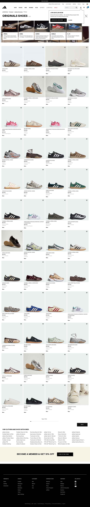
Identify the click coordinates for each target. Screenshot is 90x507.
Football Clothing (6, 444)
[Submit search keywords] (76, 7)
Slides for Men (61, 440)
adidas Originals (19, 12)
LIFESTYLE (5, 12)
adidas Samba (5, 432)
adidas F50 (5, 442)
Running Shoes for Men (36, 432)
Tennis (19, 492)
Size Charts (62, 492)
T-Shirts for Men (62, 436)
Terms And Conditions (56, 503)
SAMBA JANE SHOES (50, 190)
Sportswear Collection (35, 434)
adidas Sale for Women (49, 436)
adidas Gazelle (75, 436)
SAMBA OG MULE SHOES (7, 191)
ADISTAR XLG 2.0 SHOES (72, 98)
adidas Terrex (47, 432)
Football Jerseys (6, 440)
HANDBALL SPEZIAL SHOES (29, 68)
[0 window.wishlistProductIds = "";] (84, 7)
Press (47, 485)
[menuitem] (15, 7)
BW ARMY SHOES (27, 128)
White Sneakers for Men (64, 444)
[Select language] (87, 4)
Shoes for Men (61, 432)
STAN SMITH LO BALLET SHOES (52, 98)
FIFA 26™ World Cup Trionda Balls (50, 442)
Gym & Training (21, 494)
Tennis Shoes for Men (35, 438)
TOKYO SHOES (5, 68)
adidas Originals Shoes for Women (78, 440)
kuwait (35, 503)
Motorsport (20, 483)
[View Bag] (87, 7)
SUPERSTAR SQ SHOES (50, 160)
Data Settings (27, 503)
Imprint (63, 503)
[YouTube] (75, 486)
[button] (15, 7)
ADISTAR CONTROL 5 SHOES (29, 191)
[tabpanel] (45, 237)
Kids (33, 485)
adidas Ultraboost (20, 434)
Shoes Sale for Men (49, 438)
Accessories (6, 485)
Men (33, 481)
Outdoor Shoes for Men (35, 444)
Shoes (25, 12)
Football (19, 481)
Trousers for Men (62, 442)
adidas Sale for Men (49, 434)
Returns (62, 485)
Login (83, 4)
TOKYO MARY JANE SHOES (73, 128)
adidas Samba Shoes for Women (78, 442)
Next (82, 424)
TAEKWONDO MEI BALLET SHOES (8, 345)
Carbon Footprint (49, 487)
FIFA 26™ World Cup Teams (50, 444)
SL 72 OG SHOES (49, 406)
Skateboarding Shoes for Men (36, 442)
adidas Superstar (76, 434)
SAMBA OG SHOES (5, 283)
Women (33, 483)
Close (70, 20)
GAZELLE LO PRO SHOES (7, 376)
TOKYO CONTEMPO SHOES (73, 221)
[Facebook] (75, 481)
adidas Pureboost (20, 444)
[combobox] (71, 7)
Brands (11, 12)
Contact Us (62, 494)
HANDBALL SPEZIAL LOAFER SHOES (31, 98)
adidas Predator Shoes (8, 438)
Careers (47, 483)
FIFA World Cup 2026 (49, 440)
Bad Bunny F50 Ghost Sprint (52, 68)
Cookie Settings (41, 503)
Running (19, 485)
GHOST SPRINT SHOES (6, 98)
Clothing (5, 483)
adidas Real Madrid (7, 436)
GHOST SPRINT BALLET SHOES (74, 283)
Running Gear (19, 442)
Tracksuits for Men (35, 436)
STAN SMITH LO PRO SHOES (7, 406)
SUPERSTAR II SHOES (72, 406)
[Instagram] (75, 483)
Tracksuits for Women (35, 440)
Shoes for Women (62, 438)
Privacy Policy (48, 503)
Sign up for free (64, 454)
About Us (48, 481)
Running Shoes (20, 436)
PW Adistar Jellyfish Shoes (74, 68)
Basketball (20, 487)
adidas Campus (76, 438)
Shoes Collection (62, 434)
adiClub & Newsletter (64, 487)
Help (61, 481)
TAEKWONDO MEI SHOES (72, 344)
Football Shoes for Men (22, 432)
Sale (33, 487)
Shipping (62, 483)
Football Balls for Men (7, 434)
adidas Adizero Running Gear (22, 438)
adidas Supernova (20, 440)
